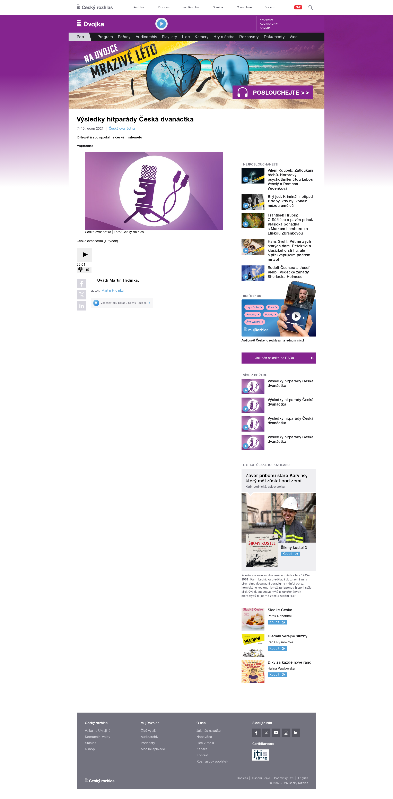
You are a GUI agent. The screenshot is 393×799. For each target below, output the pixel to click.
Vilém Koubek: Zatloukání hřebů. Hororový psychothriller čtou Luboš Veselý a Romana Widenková (290, 179)
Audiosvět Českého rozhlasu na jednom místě (273, 340)
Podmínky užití (284, 778)
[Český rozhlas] (95, 7)
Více (295, 36)
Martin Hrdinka (113, 290)
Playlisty (169, 36)
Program (163, 7)
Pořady (124, 36)
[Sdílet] (87, 270)
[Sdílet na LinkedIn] (81, 306)
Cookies (242, 778)
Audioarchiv (269, 23)
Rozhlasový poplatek (212, 761)
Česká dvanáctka (122, 128)
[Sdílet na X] (81, 294)
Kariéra (201, 749)
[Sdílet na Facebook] (81, 283)
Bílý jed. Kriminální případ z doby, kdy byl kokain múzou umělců (290, 201)
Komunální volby (97, 737)
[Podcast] (80, 270)
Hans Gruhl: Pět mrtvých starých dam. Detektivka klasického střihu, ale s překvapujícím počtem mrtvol (289, 250)
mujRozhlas (191, 7)
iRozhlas (138, 7)
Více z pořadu (255, 375)
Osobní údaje (261, 778)
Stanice (218, 7)
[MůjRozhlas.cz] (85, 146)
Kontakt (202, 755)
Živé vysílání (253, 322)
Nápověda (204, 737)
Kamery (265, 27)
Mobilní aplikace (153, 749)
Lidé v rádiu (205, 743)
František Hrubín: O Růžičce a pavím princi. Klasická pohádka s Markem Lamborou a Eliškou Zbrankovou (290, 224)
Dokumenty (274, 36)
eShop (90, 749)
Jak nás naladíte (208, 731)
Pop (80, 36)
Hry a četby (252, 307)
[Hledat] (310, 7)
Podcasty (148, 743)
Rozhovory (249, 36)
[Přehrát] (84, 255)
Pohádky (251, 314)
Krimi (271, 307)
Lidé (186, 36)
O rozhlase (244, 7)
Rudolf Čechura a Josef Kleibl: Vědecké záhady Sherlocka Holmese (289, 272)
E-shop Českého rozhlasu (266, 465)
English (303, 778)
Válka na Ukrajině (98, 731)
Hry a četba (223, 36)
